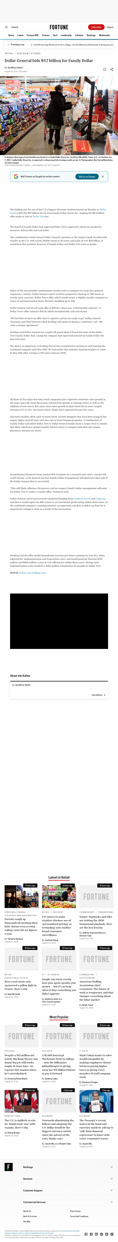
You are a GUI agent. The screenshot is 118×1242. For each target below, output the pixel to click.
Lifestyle (79, 35)
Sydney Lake (51, 1079)
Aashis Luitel (51, 999)
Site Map (27, 1221)
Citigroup (101, 498)
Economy (47, 1116)
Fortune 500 (33, 35)
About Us (27, 1211)
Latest (20, 35)
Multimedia (104, 35)
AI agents (53, 975)
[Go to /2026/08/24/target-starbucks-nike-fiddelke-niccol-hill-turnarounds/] (96, 896)
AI (43, 975)
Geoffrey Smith (15, 68)
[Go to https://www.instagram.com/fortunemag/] (101, 1234)
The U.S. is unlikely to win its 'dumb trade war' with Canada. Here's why (20, 1124)
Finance (46, 35)
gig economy (87, 978)
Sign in (110, 27)
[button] (11, 35)
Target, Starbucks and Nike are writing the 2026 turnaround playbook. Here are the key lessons (95, 922)
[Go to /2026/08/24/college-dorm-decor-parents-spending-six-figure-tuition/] (22, 896)
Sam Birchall (13, 994)
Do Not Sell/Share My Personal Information (42, 1233)
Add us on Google (87, 176)
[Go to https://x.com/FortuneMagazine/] (91, 1234)
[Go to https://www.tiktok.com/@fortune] (106, 1234)
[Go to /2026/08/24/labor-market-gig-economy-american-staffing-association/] (96, 959)
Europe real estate (16, 978)
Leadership (66, 35)
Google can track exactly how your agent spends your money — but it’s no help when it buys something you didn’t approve (59, 986)
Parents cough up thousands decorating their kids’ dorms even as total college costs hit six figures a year (21, 926)
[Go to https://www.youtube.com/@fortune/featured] (112, 1234)
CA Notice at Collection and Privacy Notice (17, 1233)
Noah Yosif (87, 1005)
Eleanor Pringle (90, 1082)
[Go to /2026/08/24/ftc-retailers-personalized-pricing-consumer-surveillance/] (59, 896)
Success (10, 1051)
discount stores (29, 54)
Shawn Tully (65, 1144)
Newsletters (12, 1116)
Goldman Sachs (82, 498)
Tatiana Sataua (15, 939)
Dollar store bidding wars (32, 572)
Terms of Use (65, 1231)
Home (11, 35)
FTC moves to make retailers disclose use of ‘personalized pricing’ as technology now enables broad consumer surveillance (57, 925)
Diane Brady (13, 1133)
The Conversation (51, 1002)
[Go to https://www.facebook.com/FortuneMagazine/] (86, 1234)
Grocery (58, 912)
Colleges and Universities (21, 915)
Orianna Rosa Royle (17, 1079)
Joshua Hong (51, 940)
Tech (55, 35)
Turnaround (105, 912)
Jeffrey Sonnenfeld (92, 933)
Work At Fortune (30, 1216)
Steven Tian (85, 936)
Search (15, 27)
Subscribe (96, 27)
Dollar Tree (39, 216)
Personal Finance (15, 912)
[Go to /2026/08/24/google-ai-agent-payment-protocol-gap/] (59, 959)
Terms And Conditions (79, 1216)
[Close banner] (102, 176)
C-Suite (83, 1051)
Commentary (87, 912)
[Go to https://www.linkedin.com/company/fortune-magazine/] (96, 1234)
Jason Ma (49, 1144)
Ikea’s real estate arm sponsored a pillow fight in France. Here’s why (21, 985)
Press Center (75, 1211)
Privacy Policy (75, 1231)
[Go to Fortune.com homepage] (59, 27)
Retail (9, 54)
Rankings (91, 35)
